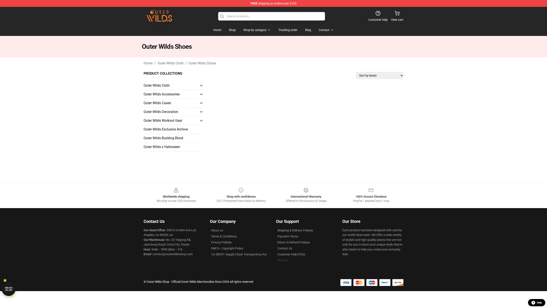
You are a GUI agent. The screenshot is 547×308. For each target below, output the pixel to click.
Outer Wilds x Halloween (162, 147)
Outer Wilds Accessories (162, 94)
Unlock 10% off (8, 289)
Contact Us (284, 248)
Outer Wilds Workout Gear (163, 120)
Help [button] (539, 302)
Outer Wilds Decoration (161, 112)
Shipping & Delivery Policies (295, 230)
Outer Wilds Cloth (170, 63)
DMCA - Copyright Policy (227, 248)
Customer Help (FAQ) (291, 254)
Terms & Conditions (224, 236)
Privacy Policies (221, 242)
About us (217, 230)
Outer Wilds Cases (157, 103)
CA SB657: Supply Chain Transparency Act (239, 254)
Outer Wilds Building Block (163, 138)
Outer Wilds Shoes (202, 63)
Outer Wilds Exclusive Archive (166, 129)
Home (148, 63)
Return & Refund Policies (293, 242)
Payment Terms (287, 236)
